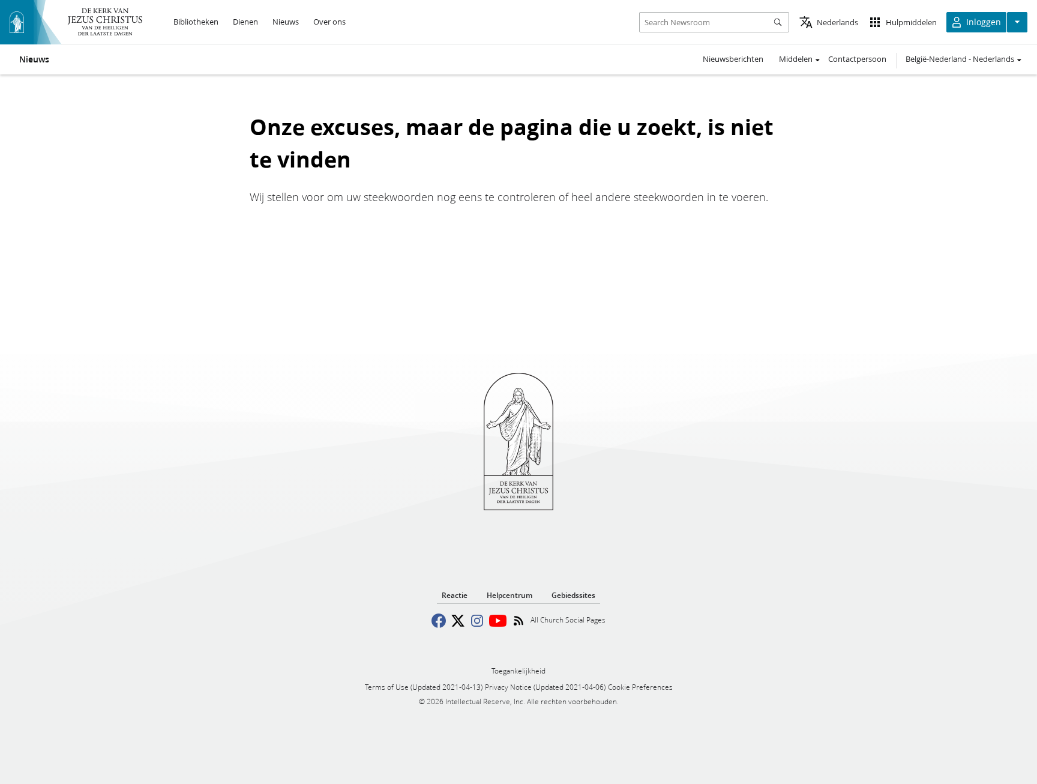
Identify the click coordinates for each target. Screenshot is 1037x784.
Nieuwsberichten (733, 58)
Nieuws (34, 59)
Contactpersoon (857, 58)
